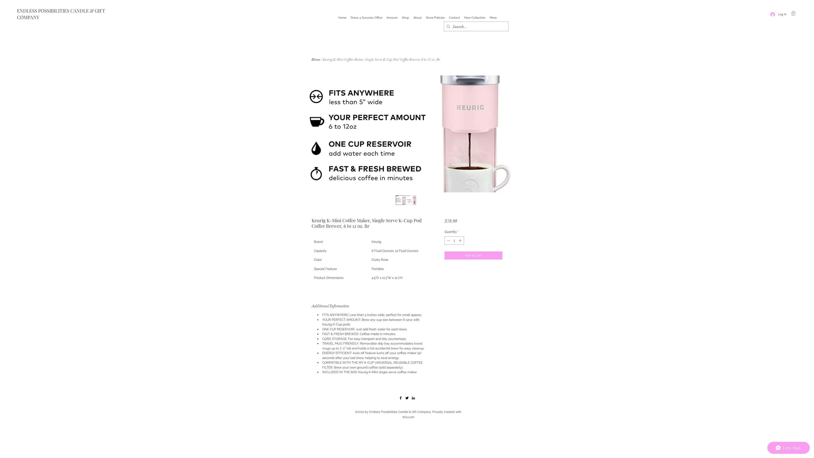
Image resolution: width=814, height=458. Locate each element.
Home (316, 59)
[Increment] (460, 240)
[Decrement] (448, 240)
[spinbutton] (454, 240)
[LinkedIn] (413, 398)
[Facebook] (401, 398)
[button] (793, 13)
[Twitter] (407, 398)
